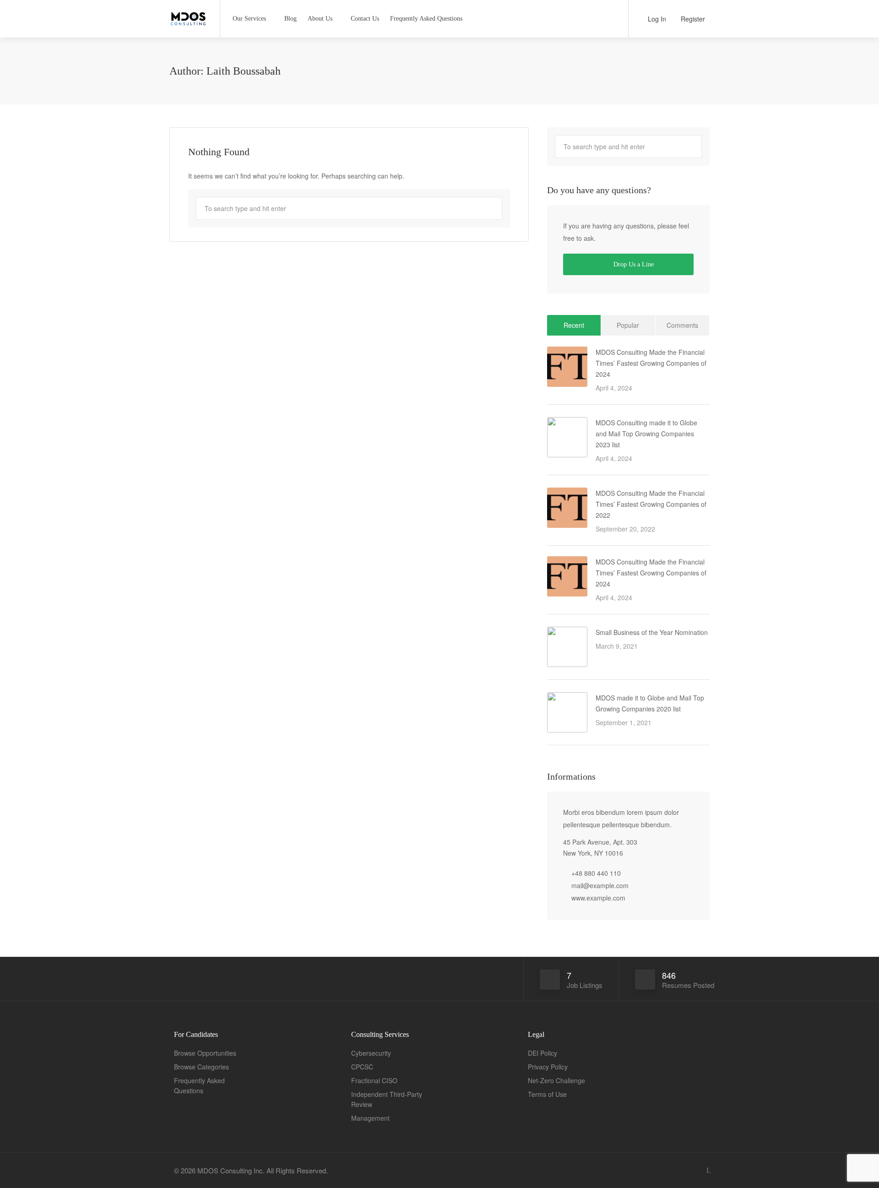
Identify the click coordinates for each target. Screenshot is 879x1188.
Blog (290, 18)
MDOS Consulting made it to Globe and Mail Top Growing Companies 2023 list (646, 433)
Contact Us (365, 18)
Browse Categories (201, 1066)
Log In (656, 18)
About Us (320, 18)
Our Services (249, 18)
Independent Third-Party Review (386, 1099)
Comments (682, 325)
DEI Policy (542, 1053)
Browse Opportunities (205, 1053)
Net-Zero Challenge (556, 1080)
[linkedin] (708, 1170)
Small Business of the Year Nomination (652, 632)
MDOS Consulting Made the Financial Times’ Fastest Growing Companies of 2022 (651, 504)
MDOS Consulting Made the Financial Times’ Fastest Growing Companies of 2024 (651, 363)
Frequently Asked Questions (426, 18)
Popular (628, 325)
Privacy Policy (548, 1066)
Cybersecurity (371, 1053)
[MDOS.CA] (188, 15)
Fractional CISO (374, 1080)
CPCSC (362, 1066)
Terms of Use (547, 1094)
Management (370, 1118)
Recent (574, 325)
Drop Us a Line (633, 264)
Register (692, 18)
